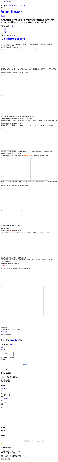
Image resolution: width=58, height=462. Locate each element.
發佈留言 (3, 359)
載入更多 (3, 349)
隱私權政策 (37, 441)
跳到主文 (3, 16)
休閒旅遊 (13, 26)
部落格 (5, 31)
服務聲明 (43, 441)
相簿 (5, 29)
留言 (16, 340)
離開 (9, 459)
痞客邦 (12, 340)
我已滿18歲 (3, 459)
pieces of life (13, 344)
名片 (5, 32)
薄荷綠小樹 (4, 331)
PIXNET (17, 441)
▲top (2, 347)
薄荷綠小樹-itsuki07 (11, 11)
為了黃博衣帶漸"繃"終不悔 (15, 39)
